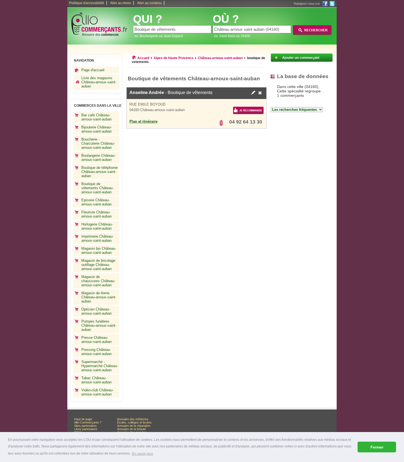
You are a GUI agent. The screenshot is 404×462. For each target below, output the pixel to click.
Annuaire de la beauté (131, 429)
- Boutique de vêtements (170, 92)
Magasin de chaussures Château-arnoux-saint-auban (98, 281)
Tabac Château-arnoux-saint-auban (96, 380)
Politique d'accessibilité (86, 3)
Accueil (143, 58)
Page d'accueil (92, 70)
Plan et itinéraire (143, 121)
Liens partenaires (85, 429)
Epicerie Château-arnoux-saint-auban (96, 202)
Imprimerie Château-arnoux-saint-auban (97, 238)
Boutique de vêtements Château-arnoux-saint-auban (97, 188)
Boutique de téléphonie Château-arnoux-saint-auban (99, 172)
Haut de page (83, 419)
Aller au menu (120, 3)
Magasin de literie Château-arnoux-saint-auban (98, 297)
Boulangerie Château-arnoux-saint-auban (98, 157)
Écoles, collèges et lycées (134, 422)
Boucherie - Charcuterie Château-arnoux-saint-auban (98, 143)
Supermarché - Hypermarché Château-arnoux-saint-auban (99, 366)
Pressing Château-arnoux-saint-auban (96, 352)
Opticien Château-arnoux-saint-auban (96, 311)
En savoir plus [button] (142, 454)
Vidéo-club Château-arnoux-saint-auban (97, 392)
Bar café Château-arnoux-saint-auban (96, 117)
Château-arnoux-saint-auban (220, 58)
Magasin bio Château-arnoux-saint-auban (98, 250)
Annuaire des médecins (132, 419)
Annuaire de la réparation (133, 425)
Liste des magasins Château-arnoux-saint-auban (98, 82)
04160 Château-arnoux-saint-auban (157, 110)
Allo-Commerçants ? (87, 422)
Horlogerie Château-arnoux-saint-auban (97, 226)
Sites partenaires (85, 425)
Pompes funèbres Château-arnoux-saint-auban (98, 325)
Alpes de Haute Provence (173, 58)
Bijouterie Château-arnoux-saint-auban (96, 129)
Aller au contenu (149, 3)
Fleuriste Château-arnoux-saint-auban (96, 214)
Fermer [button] (376, 447)
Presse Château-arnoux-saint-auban (96, 340)
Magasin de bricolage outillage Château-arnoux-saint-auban (98, 264)
